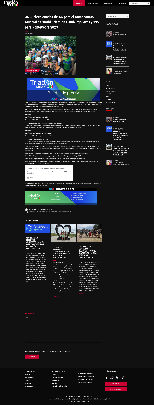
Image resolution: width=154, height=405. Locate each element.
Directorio (28, 383)
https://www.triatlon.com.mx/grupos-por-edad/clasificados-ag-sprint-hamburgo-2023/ (56, 156)
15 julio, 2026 (115, 41)
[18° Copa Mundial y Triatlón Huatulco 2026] (109, 71)
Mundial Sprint (62, 211)
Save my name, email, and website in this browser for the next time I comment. (48, 351)
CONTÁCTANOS (116, 383)
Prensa (35, 70)
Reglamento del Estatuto (85, 379)
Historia (27, 374)
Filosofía (27, 380)
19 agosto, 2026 (116, 32)
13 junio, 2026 (115, 69)
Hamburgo (31, 211)
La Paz (36, 211)
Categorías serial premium (59, 386)
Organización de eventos (85, 373)
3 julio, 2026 (115, 55)
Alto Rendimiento (111, 102)
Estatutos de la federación (86, 376)
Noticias (29, 70)
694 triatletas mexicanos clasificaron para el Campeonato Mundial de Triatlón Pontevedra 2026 (35, 243)
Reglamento (55, 380)
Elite (107, 97)
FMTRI (107, 85)
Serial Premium (110, 88)
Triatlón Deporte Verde (85, 382)
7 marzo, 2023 (29, 34)
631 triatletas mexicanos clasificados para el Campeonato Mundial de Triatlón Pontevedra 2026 (61, 252)
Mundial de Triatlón (43, 211)
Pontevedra (69, 211)
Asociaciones (29, 386)
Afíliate (54, 374)
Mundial (108, 94)
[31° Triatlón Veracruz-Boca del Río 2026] (109, 34)
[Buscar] (127, 16)
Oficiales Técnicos (57, 377)
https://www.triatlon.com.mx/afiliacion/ (36, 186)
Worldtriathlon (111, 91)
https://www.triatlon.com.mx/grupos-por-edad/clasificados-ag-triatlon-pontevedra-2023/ (59, 159)
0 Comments (42, 209)
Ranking (108, 99)
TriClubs (54, 383)
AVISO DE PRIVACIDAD (116, 389)
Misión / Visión (29, 377)
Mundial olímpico (53, 211)
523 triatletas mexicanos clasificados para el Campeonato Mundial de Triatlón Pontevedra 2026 (87, 252)
